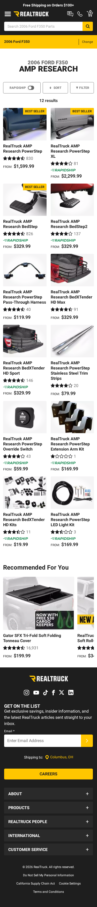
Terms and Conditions (48, 892)
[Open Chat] (70, 14)
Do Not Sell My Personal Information (48, 875)
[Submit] (87, 741)
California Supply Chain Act (35, 883)
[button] (48, 794)
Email (9, 731)
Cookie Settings (70, 883)
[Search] (88, 26)
